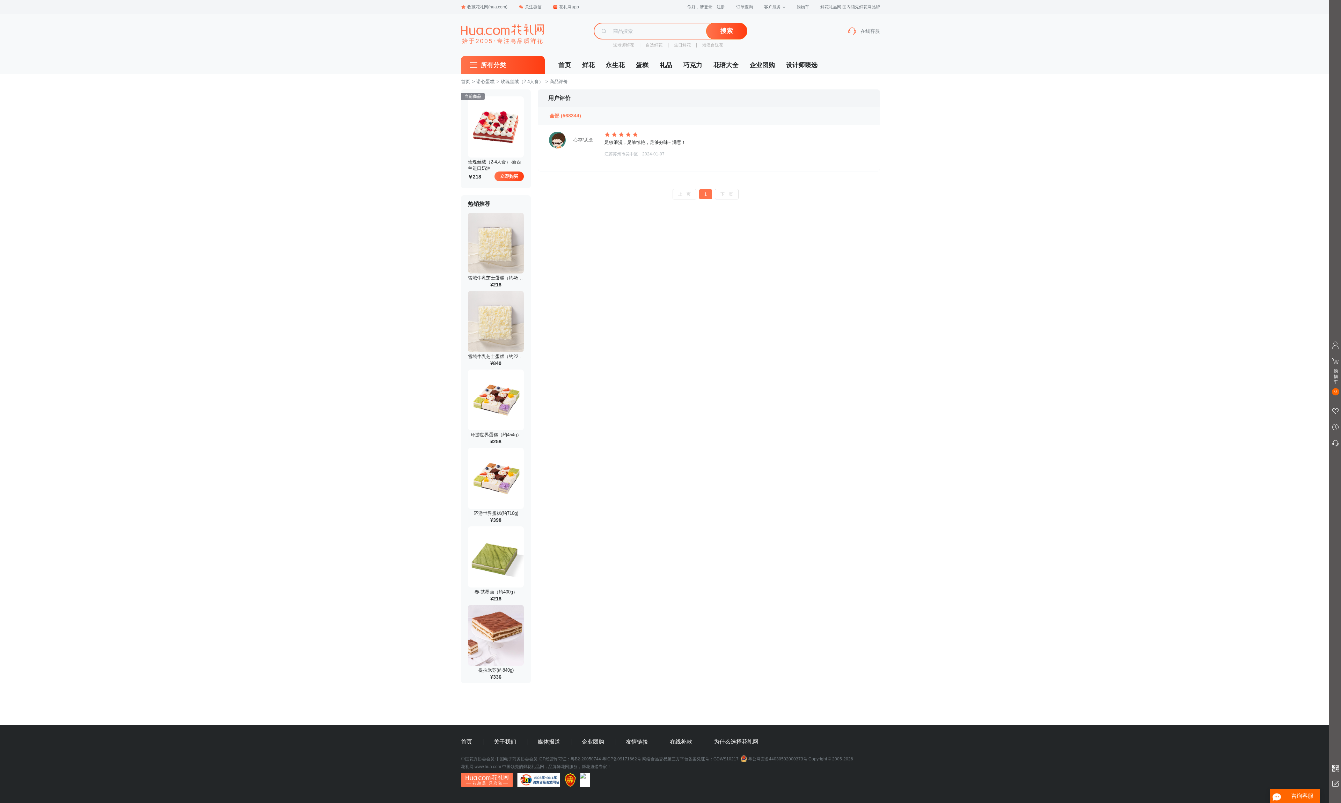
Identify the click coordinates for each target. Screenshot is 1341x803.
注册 (721, 7)
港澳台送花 (712, 45)
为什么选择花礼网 (736, 742)
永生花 (615, 64)
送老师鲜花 (623, 45)
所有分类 (493, 64)
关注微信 (533, 7)
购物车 (803, 7)
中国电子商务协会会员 (516, 759)
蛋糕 (642, 64)
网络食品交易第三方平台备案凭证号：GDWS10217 (690, 759)
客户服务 (772, 7)
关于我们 (505, 742)
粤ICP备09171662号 (621, 759)
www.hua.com (488, 766)
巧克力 (692, 64)
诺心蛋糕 (485, 81)
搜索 (726, 30)
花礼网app (569, 7)
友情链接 (637, 742)
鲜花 (588, 64)
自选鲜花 (654, 45)
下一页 (726, 194)
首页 (564, 64)
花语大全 (726, 64)
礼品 (666, 64)
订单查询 (744, 7)
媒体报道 (549, 742)
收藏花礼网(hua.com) (487, 7)
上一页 (684, 194)
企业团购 (762, 64)
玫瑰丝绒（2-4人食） (522, 81)
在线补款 (681, 742)
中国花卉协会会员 (477, 759)
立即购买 (509, 176)
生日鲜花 (682, 45)
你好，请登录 (699, 7)
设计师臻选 (802, 64)
